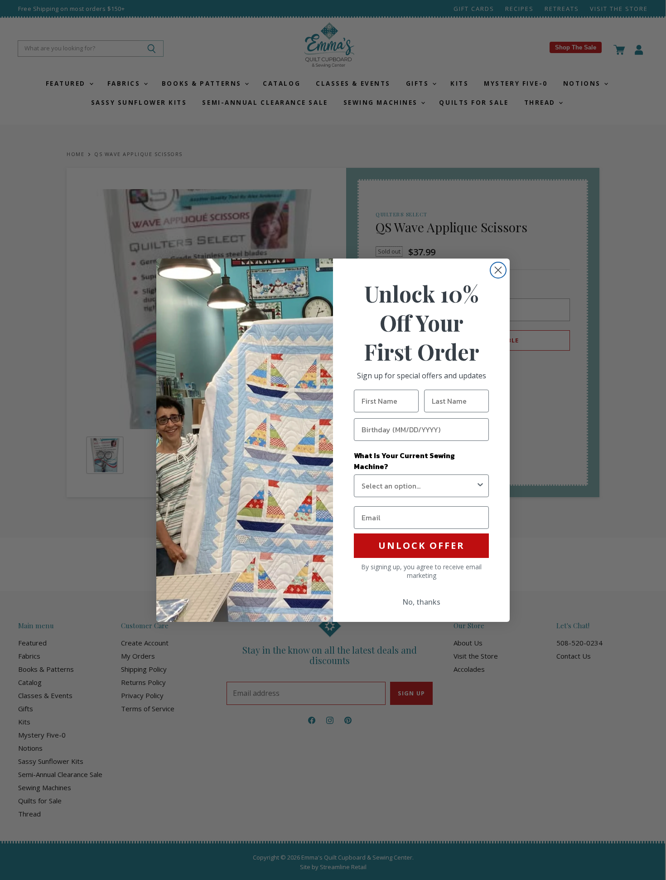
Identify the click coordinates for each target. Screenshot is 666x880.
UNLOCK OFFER (421, 545)
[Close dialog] (498, 270)
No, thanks (421, 602)
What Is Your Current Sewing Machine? (404, 461)
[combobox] (419, 486)
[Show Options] (480, 486)
